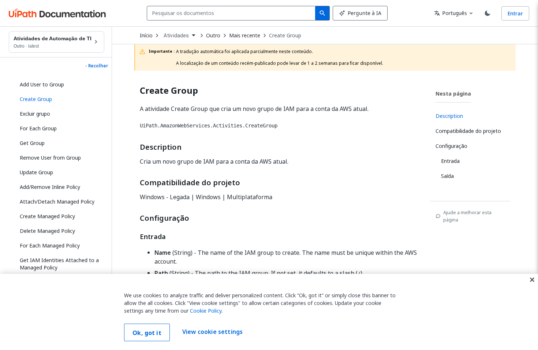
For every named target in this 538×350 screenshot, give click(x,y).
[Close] (532, 280)
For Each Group (38, 128)
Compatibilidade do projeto (190, 183)
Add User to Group (42, 84)
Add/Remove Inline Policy (50, 187)
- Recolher (96, 66)
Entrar (515, 13)
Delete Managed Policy (47, 231)
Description (161, 147)
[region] (269, 312)
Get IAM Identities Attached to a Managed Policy (59, 263)
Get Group (32, 143)
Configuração (164, 218)
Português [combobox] (450, 13)
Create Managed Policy (47, 216)
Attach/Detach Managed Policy (57, 201)
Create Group (285, 35)
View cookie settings (212, 331)
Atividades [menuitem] (176, 35)
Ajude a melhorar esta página (467, 216)
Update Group (36, 172)
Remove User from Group (50, 157)
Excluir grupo (35, 114)
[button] (59, 99)
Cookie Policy (205, 310)
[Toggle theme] (487, 13)
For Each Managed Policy (50, 245)
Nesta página (453, 93)
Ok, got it (146, 332)
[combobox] (232, 13)
